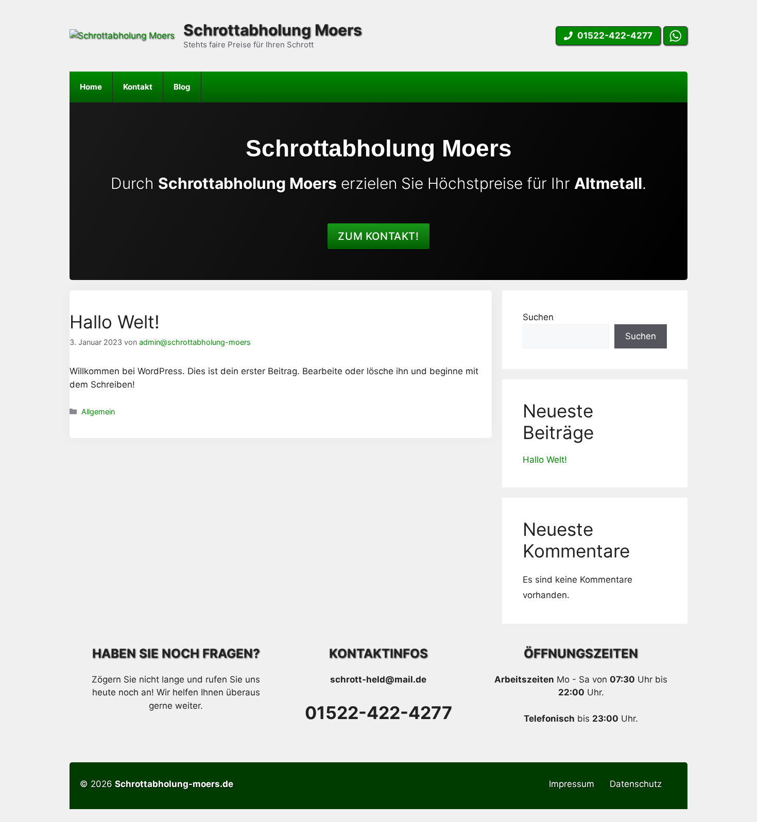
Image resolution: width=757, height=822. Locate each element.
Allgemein (98, 411)
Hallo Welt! (115, 322)
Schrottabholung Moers (272, 30)
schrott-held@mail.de (378, 679)
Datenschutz (636, 784)
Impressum (571, 784)
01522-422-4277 (378, 712)
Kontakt (137, 87)
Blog (182, 87)
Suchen (538, 317)
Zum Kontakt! (378, 236)
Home (91, 87)
